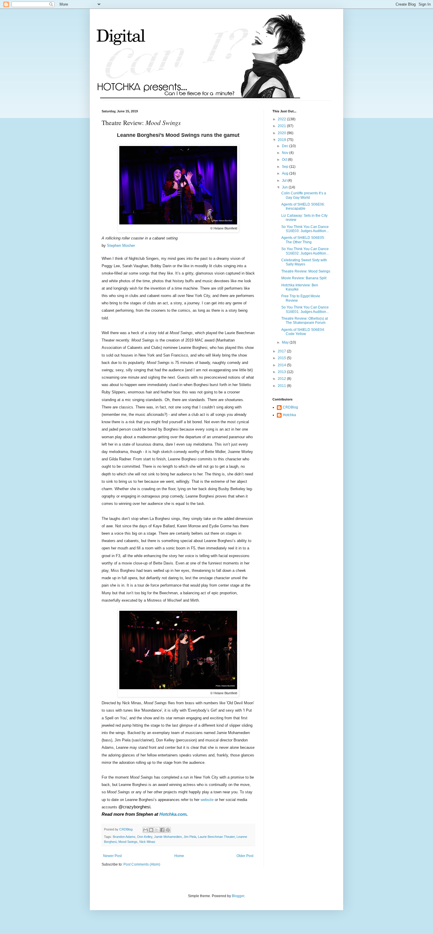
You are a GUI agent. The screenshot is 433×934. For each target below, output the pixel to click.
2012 (282, 379)
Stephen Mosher (121, 245)
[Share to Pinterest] (168, 830)
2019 (282, 140)
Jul (284, 180)
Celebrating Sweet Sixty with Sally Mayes (304, 262)
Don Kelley (144, 836)
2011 (282, 386)
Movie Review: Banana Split (303, 278)
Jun (285, 187)
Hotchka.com (172, 814)
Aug (285, 173)
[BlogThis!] (151, 830)
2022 (282, 119)
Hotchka (289, 415)
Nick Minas (147, 841)
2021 (282, 126)
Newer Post (112, 856)
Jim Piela (190, 836)
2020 (282, 133)
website (207, 799)
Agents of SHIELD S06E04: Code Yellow (303, 332)
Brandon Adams (124, 836)
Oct (285, 159)
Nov (285, 153)
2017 (282, 351)
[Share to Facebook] (162, 830)
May (286, 342)
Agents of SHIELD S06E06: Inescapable (303, 206)
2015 (282, 358)
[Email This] (145, 830)
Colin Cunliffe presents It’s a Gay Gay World (303, 195)
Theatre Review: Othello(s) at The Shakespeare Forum (304, 320)
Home (179, 856)
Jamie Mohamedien (168, 836)
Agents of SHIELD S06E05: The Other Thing (303, 240)
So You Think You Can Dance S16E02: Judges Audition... (305, 251)
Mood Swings (128, 841)
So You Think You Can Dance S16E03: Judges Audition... (305, 229)
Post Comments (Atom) (141, 864)
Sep (285, 167)
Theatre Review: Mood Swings (305, 271)
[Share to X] (157, 830)
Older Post (245, 856)
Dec (285, 146)
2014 (282, 365)
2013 (282, 372)
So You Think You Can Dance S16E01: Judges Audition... (305, 309)
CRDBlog (290, 407)
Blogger (238, 896)
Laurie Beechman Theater (216, 836)
